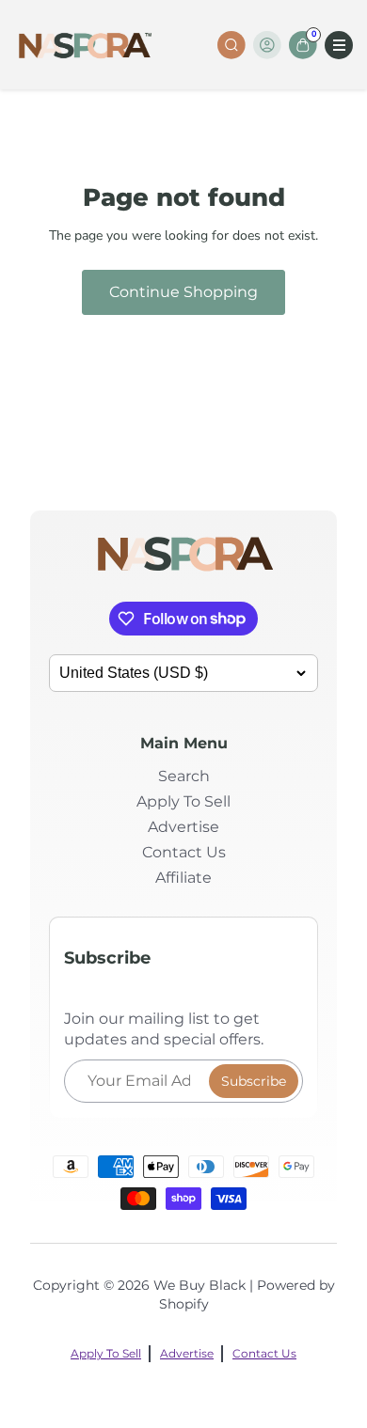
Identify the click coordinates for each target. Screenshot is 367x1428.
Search (184, 776)
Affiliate (183, 878)
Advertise (183, 827)
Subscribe (253, 1081)
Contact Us (184, 852)
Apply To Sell (183, 801)
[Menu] (339, 45)
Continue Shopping (183, 292)
